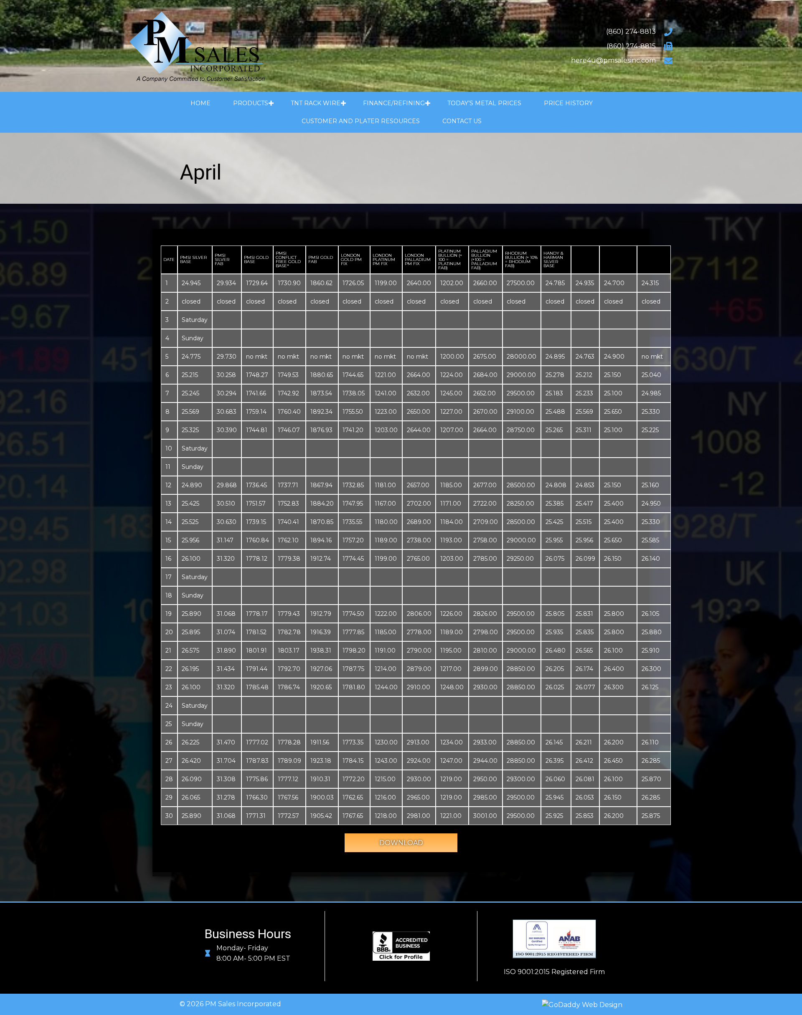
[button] (271, 103)
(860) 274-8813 (631, 31)
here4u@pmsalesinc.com (613, 60)
